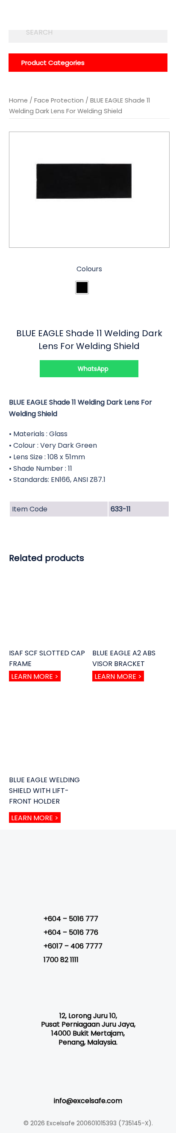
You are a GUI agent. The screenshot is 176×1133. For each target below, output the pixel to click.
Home (18, 100)
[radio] (82, 287)
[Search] (15, 32)
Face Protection (59, 100)
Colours (89, 269)
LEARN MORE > (35, 676)
